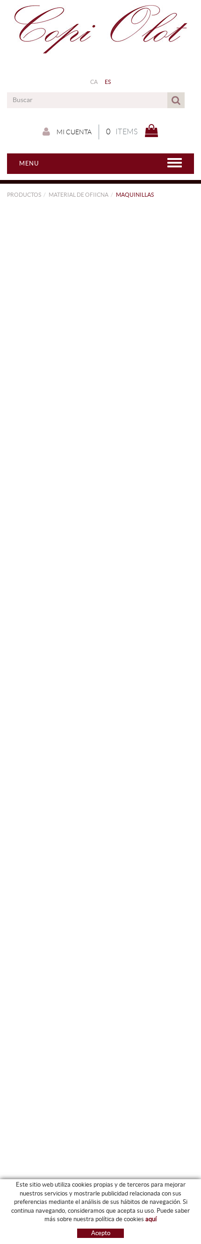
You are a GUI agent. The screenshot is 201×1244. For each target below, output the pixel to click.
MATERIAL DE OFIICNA (78, 195)
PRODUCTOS (24, 195)
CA (94, 82)
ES (108, 82)
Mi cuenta (73, 132)
